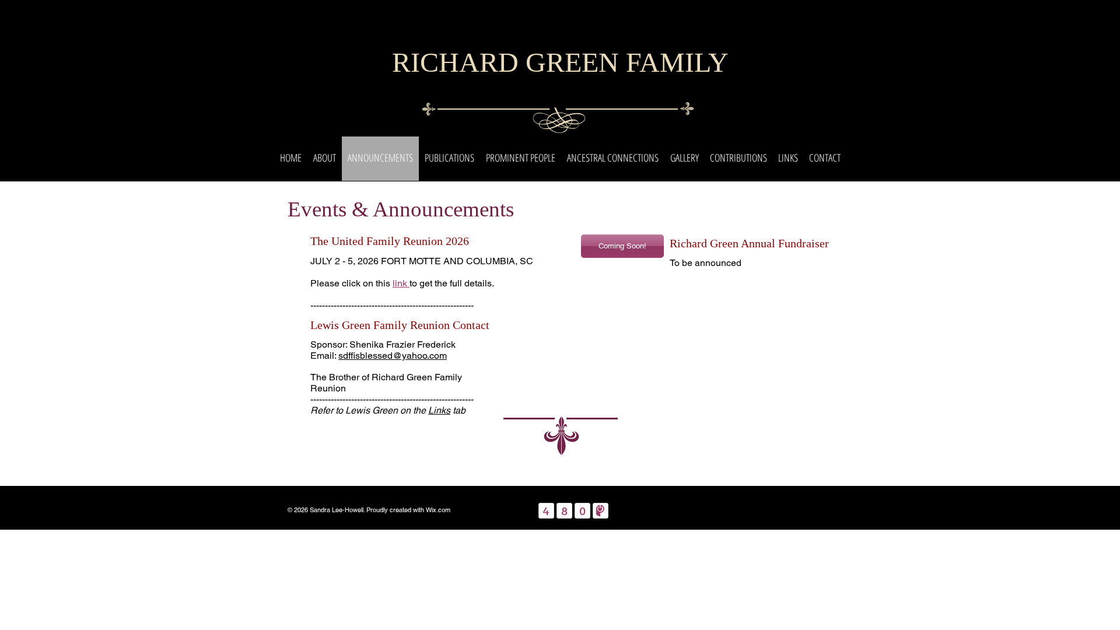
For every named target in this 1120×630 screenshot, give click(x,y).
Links (439, 410)
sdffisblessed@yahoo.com (392, 355)
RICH (425, 62)
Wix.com (438, 510)
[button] (324, 157)
